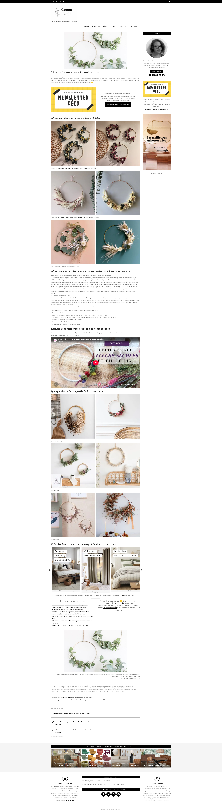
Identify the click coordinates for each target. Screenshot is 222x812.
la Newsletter (127, 603)
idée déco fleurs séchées (96, 689)
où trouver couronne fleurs (69, 691)
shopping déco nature (103, 781)
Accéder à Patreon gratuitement (118, 105)
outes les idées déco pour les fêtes (114, 784)
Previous (50, 570)
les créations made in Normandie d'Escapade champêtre (75, 217)
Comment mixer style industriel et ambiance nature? (68, 609)
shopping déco (120, 691)
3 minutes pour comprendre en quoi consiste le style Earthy (70, 605)
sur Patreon (122, 595)
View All (168, 769)
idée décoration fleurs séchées (114, 689)
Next (141, 570)
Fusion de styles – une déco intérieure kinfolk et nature (68, 614)
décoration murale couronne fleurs (78, 688)
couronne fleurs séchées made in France (109, 686)
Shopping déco (65, 686)
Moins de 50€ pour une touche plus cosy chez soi (66, 591)
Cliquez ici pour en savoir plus (65, 800)
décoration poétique (110, 688)
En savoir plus (156, 71)
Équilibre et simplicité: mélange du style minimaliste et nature (70, 612)
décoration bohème (127, 686)
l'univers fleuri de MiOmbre (66, 267)
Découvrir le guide (156, 173)
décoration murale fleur (96, 688)
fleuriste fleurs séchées (59, 689)
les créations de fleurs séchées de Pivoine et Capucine (74, 168)
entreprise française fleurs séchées (127, 688)
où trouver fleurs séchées (107, 691)
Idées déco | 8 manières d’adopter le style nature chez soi (70, 625)
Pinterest (85, 595)
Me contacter (157, 803)
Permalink (58, 716)
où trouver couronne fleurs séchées (88, 691)
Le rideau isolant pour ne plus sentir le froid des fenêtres (96, 591)
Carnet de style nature (88, 781)
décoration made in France (59, 688)
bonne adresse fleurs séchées (87, 686)
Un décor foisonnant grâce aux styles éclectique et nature (69, 607)
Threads (96, 595)
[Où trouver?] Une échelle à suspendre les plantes (76, 698)
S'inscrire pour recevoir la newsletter (156, 109)
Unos (109, 809)
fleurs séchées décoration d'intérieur (77, 689)
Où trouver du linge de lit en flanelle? (125, 591)
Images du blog (157, 783)
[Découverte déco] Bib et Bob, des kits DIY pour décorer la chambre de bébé (82, 700)
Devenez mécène (110, 607)
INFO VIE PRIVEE (65, 783)
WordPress (118, 809)
